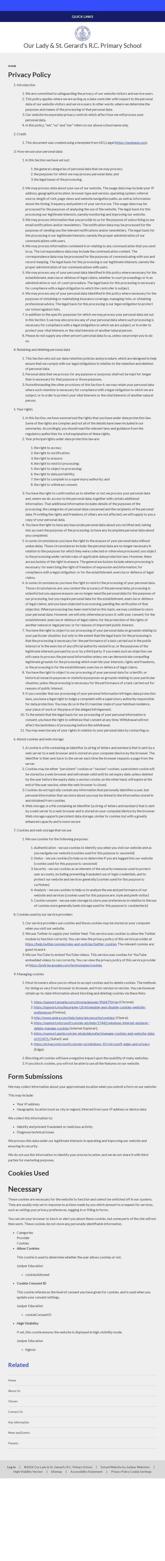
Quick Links (82, 16)
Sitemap (56, 1471)
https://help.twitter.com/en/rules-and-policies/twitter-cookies (71, 944)
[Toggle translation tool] (148, 5)
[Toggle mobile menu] (5, 5)
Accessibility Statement (86, 1471)
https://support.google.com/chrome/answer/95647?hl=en (76, 1002)
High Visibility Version (28, 1471)
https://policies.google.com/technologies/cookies (65, 965)
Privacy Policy (120, 1471)
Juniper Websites (138, 1467)
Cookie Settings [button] (141, 1471)
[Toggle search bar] (159, 5)
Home (12, 66)
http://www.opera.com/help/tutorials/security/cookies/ (74, 1018)
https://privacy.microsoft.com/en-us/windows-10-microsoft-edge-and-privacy (92, 1044)
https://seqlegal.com (131, 142)
